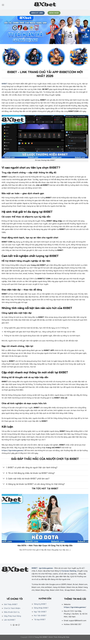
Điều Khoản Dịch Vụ (12, 612)
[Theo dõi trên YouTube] (16, 625)
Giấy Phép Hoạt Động (12, 616)
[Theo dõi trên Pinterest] (13, 625)
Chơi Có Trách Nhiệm (12, 608)
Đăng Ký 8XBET (40, 604)
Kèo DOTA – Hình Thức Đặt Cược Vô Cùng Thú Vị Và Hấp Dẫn (45, 545)
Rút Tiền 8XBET (40, 615)
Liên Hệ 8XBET (9, 620)
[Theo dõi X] (11, 625)
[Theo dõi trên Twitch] (19, 625)
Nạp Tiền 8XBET (40, 612)
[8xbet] (45, 5)
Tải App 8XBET (40, 619)
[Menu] (3, 5)
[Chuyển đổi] (4, 467)
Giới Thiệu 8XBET (11, 604)
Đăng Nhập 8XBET (41, 608)
